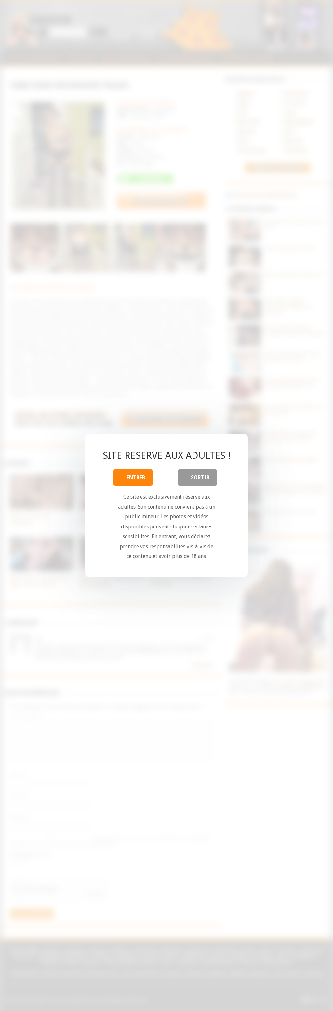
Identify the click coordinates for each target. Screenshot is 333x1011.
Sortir (200, 477)
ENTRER (136, 477)
